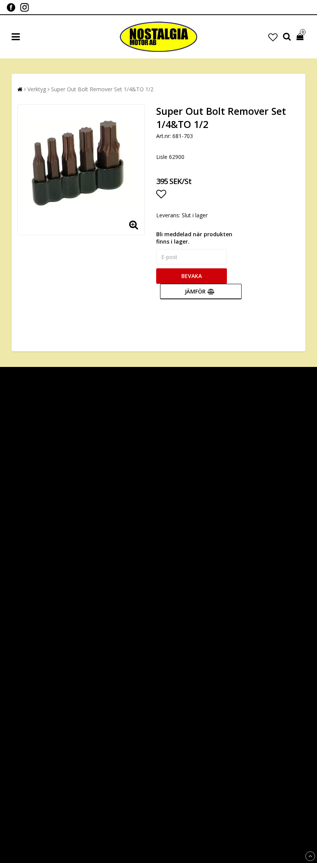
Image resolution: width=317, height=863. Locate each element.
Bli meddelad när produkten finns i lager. (194, 237)
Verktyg (36, 89)
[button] (273, 37)
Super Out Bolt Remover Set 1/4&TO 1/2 (102, 89)
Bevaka (191, 276)
